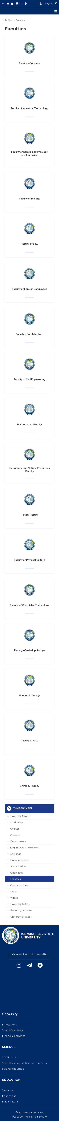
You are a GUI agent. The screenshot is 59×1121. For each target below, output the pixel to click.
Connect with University (29, 954)
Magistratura (10, 1101)
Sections (7, 1090)
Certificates (9, 1057)
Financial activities (13, 1035)
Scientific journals (13, 1068)
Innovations (9, 1024)
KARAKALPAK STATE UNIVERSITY (37, 935)
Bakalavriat (9, 1096)
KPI (20, 3)
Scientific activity (12, 1030)
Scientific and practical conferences (24, 1063)
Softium (42, 1116)
